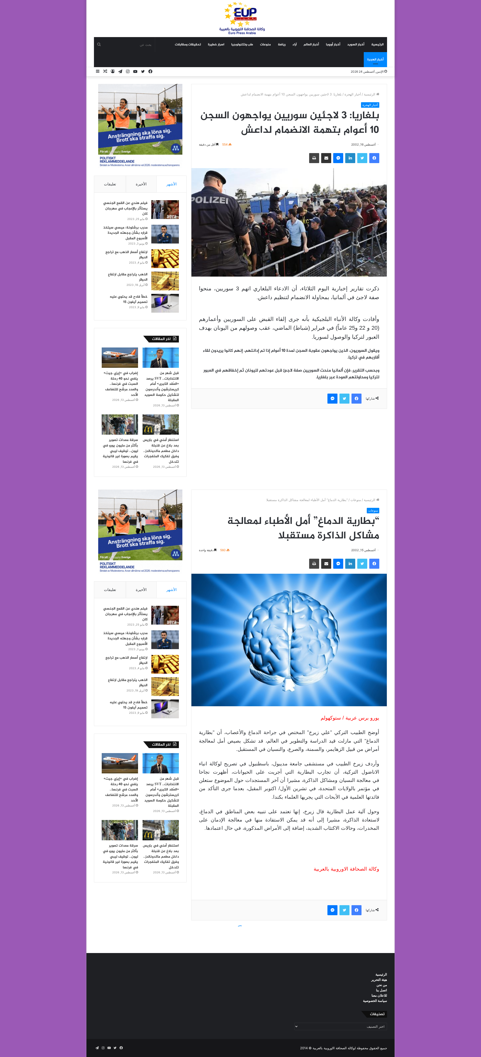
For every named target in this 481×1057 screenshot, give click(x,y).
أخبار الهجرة (375, 59)
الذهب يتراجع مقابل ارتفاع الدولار (128, 277)
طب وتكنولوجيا (242, 44)
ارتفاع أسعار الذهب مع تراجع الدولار (126, 255)
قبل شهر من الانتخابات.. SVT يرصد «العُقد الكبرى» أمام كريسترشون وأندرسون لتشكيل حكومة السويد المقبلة (161, 386)
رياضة (282, 44)
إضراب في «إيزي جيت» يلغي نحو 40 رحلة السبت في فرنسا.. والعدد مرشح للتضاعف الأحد (121, 384)
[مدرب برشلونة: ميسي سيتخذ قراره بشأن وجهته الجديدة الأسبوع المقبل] (165, 234)
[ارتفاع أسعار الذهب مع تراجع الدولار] (165, 258)
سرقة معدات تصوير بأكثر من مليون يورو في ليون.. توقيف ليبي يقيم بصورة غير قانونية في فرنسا (120, 450)
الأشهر (171, 184)
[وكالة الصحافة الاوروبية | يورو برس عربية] (240, 18)
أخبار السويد (355, 44)
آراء (295, 44)
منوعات (265, 44)
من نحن (382, 985)
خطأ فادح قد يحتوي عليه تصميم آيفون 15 (129, 299)
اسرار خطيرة (216, 44)
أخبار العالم (311, 44)
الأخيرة (141, 184)
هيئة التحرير (379, 980)
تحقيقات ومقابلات (188, 44)
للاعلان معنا (379, 995)
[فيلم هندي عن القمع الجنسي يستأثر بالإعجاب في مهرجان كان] (165, 209)
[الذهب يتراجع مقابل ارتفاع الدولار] (165, 281)
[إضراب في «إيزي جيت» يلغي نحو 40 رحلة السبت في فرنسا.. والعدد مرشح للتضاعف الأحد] (120, 357)
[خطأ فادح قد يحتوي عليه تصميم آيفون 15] (165, 303)
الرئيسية (377, 44)
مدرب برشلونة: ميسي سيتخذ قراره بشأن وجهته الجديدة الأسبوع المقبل (125, 233)
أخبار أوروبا (333, 44)
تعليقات (110, 184)
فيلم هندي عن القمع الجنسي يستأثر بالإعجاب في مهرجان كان (125, 208)
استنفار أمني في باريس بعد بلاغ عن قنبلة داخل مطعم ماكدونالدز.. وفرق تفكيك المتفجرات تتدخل (161, 450)
